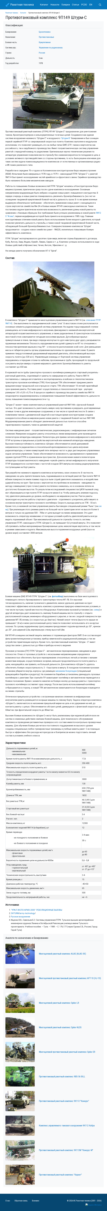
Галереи (65, 4)
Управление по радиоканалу (51, 48)
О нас (7, 1201)
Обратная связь (21, 1201)
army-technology (27, 913)
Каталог (44, 4)
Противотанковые (46, 37)
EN (90, 4)
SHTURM (15, 913)
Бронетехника (44, 32)
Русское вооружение (20, 917)
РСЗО (84, 4)
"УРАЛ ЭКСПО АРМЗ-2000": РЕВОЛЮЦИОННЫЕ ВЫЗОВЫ (36, 910)
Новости (54, 4)
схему (96, 610)
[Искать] (99, 4)
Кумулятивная (45, 42)
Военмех (35, 1201)
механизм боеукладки (66, 671)
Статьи (75, 4)
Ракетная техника (22, 4)
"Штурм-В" (65, 138)
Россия (42, 53)
